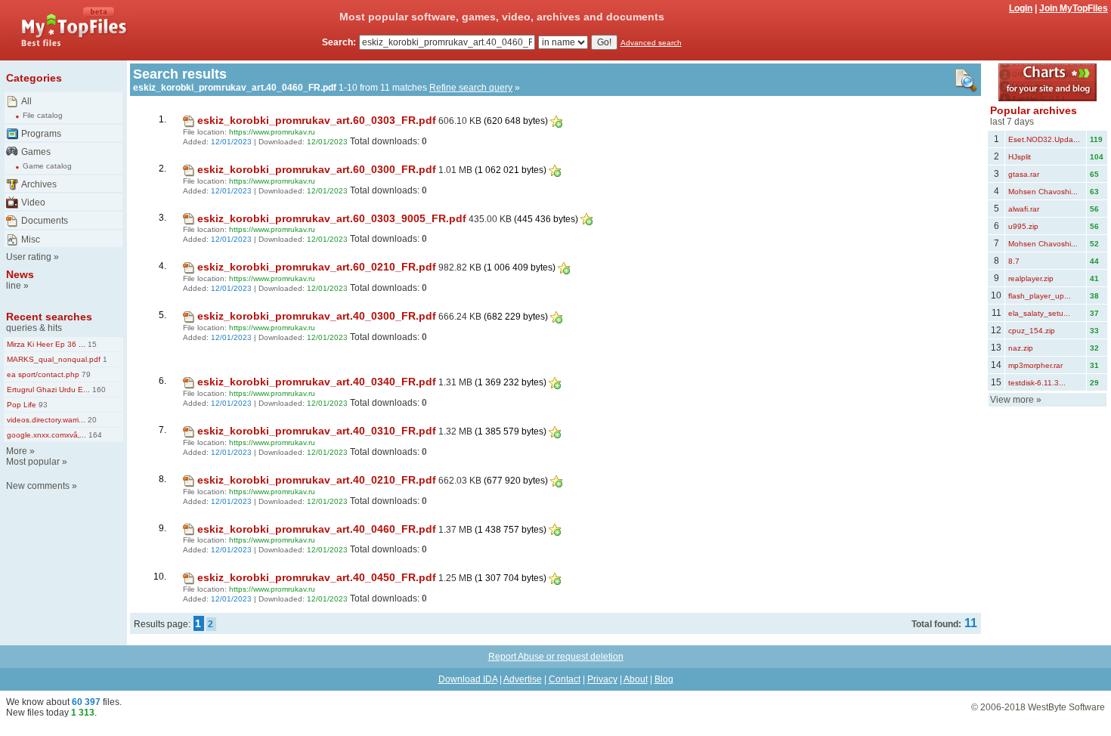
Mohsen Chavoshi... (1043, 191)
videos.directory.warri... (46, 420)
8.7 (1014, 261)
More (16, 451)
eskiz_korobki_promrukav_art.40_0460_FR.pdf (316, 529)
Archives (39, 184)
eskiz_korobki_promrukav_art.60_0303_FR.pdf (316, 120)
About (636, 679)
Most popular (33, 461)
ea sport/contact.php (43, 374)
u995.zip (1023, 226)
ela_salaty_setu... (1039, 313)
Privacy (602, 679)
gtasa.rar (1023, 174)
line (13, 285)
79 (85, 374)
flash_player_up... (1039, 296)
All (26, 101)
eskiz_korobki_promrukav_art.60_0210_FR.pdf (316, 267)
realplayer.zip (1031, 278)
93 (42, 404)
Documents (44, 220)
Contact (564, 679)
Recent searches (49, 317)
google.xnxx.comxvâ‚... (46, 435)
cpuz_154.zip (1031, 330)
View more (1012, 399)
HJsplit (1019, 157)
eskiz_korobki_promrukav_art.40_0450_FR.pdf (316, 577)
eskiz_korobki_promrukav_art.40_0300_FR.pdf (316, 316)
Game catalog (47, 166)
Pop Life (21, 404)
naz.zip (1020, 348)
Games (36, 152)
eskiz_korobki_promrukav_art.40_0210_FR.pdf (316, 480)
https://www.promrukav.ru (272, 132)
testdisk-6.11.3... (1037, 383)
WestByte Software (1066, 707)
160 (98, 389)
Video (33, 202)
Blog (664, 679)
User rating (28, 257)
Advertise (522, 679)
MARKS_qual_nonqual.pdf (54, 359)
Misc (30, 239)
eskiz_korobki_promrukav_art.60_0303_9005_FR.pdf (331, 218)
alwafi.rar (1023, 209)
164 (94, 435)
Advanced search (651, 43)
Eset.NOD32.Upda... (1044, 139)
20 (91, 420)
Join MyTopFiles (1073, 8)
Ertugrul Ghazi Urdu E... (48, 389)
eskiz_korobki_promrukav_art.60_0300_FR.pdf (316, 169)
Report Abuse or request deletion (556, 656)
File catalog (43, 115)
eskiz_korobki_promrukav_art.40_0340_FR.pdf (316, 382)
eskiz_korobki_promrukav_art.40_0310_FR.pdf (316, 431)
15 (91, 344)
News (20, 274)
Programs (41, 133)
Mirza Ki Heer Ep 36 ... (46, 344)
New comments (38, 486)
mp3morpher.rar (1035, 365)
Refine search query (470, 87)
